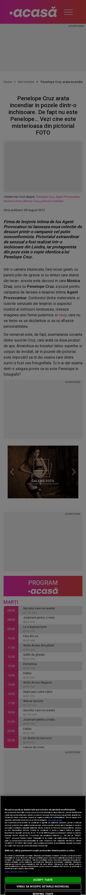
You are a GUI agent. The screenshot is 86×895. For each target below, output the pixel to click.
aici (61, 835)
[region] (43, 845)
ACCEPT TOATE (43, 879)
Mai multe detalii (55, 820)
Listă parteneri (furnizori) (16, 872)
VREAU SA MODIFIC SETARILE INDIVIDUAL (42, 886)
